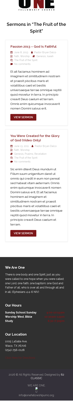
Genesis (41, 56)
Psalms (29, 153)
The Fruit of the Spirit (25, 60)
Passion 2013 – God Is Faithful (33, 46)
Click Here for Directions (20, 357)
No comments (22, 63)
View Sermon (23, 117)
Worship (25, 56)
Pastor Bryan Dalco (45, 52)
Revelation (40, 153)
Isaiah (50, 56)
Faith (16, 56)
